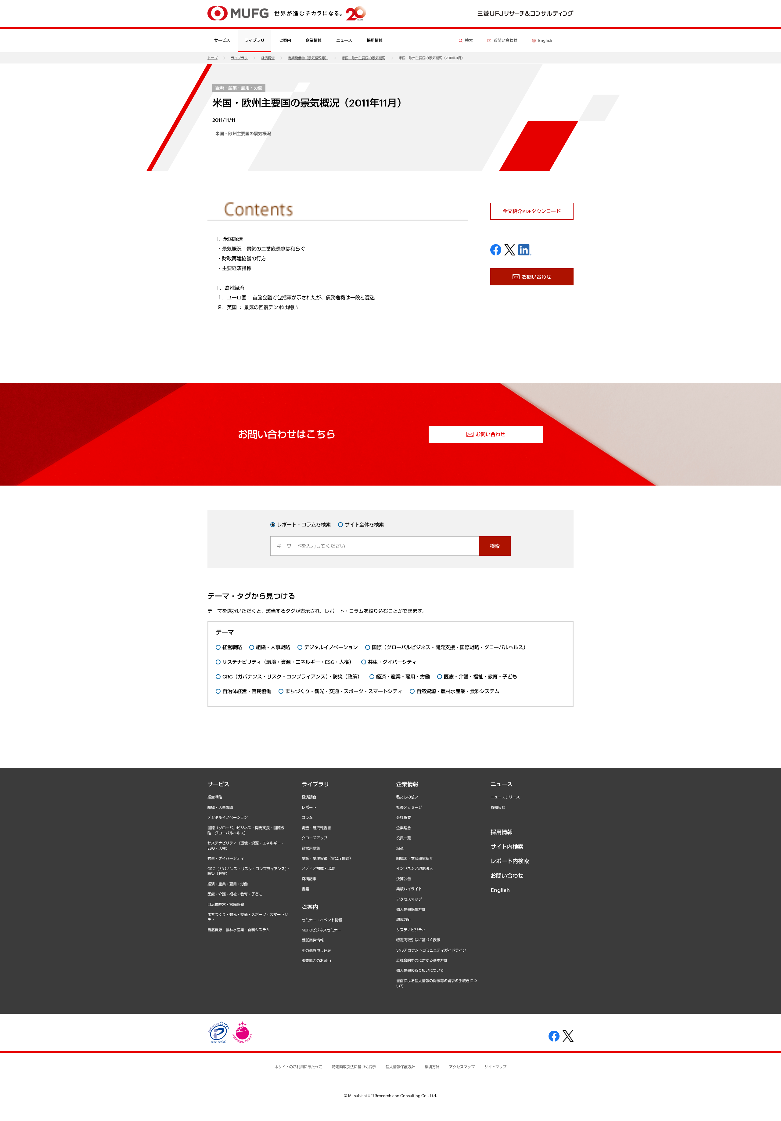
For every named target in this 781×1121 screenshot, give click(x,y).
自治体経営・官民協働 (225, 904)
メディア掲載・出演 (318, 868)
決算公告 (403, 879)
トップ (212, 58)
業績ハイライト (409, 889)
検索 (495, 546)
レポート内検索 (510, 861)
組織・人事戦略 (220, 807)
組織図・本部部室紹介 (414, 858)
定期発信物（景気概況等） (308, 58)
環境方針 (403, 919)
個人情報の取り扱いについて (420, 970)
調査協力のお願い (316, 960)
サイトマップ (495, 1067)
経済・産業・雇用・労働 (238, 87)
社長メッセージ (409, 807)
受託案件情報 (313, 940)
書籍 (305, 889)
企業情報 (407, 784)
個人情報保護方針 (411, 909)
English (500, 890)
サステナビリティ (411, 930)
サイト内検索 (507, 846)
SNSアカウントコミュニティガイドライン (431, 950)
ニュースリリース (505, 797)
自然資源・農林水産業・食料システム (238, 930)
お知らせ (498, 807)
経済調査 (268, 58)
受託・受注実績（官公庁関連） (327, 858)
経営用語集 (311, 848)
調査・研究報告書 (316, 828)
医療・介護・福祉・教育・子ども (234, 894)
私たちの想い (407, 797)
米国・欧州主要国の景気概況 (363, 58)
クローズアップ (314, 838)
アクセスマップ (409, 899)
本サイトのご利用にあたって (298, 1067)
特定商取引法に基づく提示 (354, 1067)
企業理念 (403, 828)
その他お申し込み (316, 950)
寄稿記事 (309, 879)
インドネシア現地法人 (414, 868)
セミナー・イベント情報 (322, 920)
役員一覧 (403, 838)
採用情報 (375, 40)
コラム (307, 817)
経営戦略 (214, 797)
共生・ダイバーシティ (225, 858)
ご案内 (310, 906)
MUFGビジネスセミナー (321, 930)
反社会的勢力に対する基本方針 (422, 960)
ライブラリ (239, 58)
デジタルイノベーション (227, 817)
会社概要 (403, 817)
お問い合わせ (507, 875)
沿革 (400, 848)
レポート (309, 807)
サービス (218, 784)
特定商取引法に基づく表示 (418, 940)
